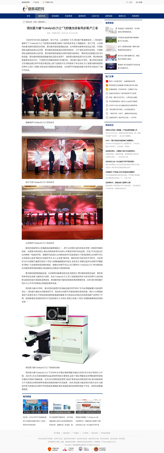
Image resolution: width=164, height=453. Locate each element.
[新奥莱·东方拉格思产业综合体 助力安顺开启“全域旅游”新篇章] (111, 66)
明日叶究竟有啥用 (29, 425)
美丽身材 (135, 16)
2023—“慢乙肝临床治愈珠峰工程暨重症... (120, 140)
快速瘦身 (68, 16)
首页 (28, 16)
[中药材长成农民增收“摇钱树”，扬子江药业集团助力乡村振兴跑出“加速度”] (111, 39)
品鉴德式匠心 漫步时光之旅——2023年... (123, 117)
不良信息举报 (105, 433)
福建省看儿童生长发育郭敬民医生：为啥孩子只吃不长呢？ (69, 421)
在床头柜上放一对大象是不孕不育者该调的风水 (92, 425)
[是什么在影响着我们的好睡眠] (62, 406)
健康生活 (122, 16)
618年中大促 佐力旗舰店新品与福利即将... (123, 105)
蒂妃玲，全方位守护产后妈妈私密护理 (36, 417)
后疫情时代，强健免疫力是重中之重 (88, 421)
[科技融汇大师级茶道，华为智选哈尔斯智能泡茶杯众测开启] (111, 30)
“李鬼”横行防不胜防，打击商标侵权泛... (122, 109)
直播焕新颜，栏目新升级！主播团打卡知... (123, 89)
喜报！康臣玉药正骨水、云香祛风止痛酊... (123, 97)
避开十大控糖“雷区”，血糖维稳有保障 (122, 81)
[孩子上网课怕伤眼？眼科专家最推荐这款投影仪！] (111, 48)
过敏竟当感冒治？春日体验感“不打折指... (123, 93)
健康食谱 (82, 16)
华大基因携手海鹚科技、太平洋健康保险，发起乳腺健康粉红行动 (72, 417)
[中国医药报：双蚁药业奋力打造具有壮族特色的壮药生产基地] (88, 406)
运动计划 (95, 16)
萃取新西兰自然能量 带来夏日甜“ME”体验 (123, 85)
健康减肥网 (26, 2)
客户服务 (57, 433)
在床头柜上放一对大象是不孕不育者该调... (120, 161)
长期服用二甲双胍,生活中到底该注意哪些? (120, 172)
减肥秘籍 (108, 16)
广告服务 (76, 433)
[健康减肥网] (33, 9)
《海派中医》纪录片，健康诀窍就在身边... (123, 113)
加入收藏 (139, 2)
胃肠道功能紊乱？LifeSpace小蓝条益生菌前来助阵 (93, 417)
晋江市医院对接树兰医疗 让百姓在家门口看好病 (39, 421)
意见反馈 (94, 433)
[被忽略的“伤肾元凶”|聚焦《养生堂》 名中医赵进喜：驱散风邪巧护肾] (35, 406)
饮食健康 (55, 16)
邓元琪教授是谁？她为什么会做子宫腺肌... (123, 101)
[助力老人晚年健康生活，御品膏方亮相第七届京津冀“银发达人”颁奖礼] (111, 57)
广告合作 (36, 2)
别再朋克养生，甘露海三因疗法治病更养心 (120, 151)
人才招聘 (85, 433)
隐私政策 (66, 433)
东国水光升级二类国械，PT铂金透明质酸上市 (121, 130)
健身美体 (41, 16)
